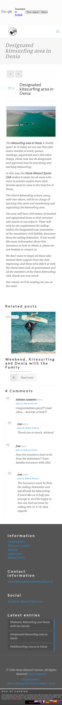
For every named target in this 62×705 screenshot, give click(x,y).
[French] (44, 701)
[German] (47, 701)
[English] (40, 701)
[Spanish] (55, 701)
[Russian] (51, 701)
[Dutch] (36, 701)
